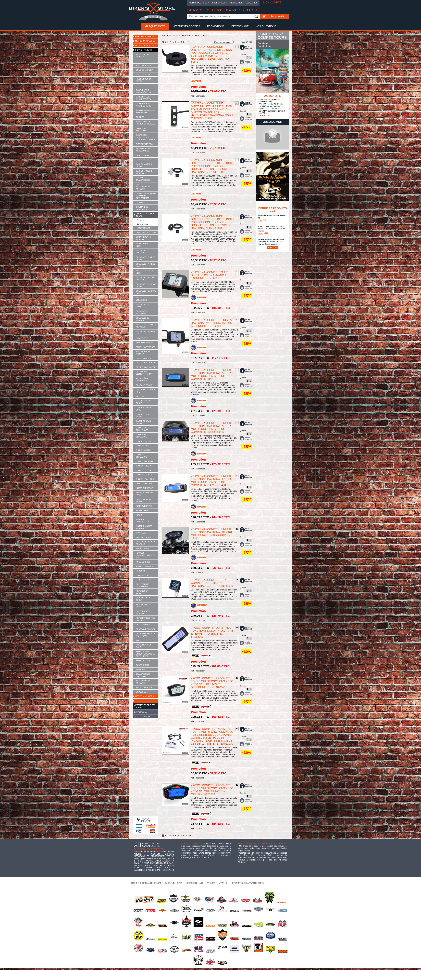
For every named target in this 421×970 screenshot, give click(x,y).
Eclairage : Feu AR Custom (145, 278)
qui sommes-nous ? (173, 883)
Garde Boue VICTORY (146, 441)
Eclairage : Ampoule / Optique (146, 326)
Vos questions (266, 26)
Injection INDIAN (144, 484)
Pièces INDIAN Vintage (142, 55)
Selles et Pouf (143, 661)
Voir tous (273, 248)
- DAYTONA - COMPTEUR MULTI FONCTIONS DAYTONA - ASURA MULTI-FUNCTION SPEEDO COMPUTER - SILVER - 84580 (211, 481)
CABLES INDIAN (142, 155)
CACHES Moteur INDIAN (144, 165)
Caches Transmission (143, 179)
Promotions (215, 26)
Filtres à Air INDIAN (145, 363)
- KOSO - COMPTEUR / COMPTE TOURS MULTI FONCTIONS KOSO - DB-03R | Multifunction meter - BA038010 (212, 790)
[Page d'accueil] (152, 20)
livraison (223, 883)
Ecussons (141, 692)
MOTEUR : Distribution (142, 520)
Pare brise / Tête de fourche (145, 543)
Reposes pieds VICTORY (143, 612)
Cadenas (140, 203)
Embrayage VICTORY (145, 347)
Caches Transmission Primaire (143, 186)
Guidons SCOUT (143, 446)
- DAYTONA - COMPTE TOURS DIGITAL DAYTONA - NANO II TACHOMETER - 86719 (210, 275)
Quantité (243, 54)
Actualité (272, 95)
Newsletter (236, 3)
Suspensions (142, 665)
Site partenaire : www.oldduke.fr (248, 883)
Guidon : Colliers (145, 479)
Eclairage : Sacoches (141, 251)
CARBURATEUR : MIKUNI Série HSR (144, 105)
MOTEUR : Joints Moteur (144, 527)
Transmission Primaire (143, 682)
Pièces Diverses (144, 687)
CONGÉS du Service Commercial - (269, 100)
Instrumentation (144, 506)
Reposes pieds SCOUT (143, 599)
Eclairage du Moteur (142, 319)
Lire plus (264, 115)
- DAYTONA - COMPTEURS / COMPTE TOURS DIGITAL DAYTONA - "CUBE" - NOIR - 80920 (212, 583)
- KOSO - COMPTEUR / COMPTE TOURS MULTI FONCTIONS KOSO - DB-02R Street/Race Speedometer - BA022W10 (212, 683)
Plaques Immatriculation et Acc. (145, 555)
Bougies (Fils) (143, 74)
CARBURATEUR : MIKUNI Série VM (143, 91)
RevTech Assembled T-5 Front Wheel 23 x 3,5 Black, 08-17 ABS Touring (271, 230)
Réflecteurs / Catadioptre (143, 585)
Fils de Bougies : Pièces (144, 80)
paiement (211, 883)
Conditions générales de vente (146, 883)
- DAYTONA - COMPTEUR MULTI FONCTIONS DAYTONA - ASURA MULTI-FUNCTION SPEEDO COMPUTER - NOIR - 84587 (211, 427)
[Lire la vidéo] (272, 149)
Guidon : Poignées (145, 470)
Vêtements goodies (186, 26)
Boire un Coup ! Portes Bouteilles (145, 123)
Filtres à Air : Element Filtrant (144, 373)
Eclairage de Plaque (142, 305)
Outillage (141, 533)
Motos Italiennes (144, 45)
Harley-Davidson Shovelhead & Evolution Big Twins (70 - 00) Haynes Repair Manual (271, 243)
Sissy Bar (140, 669)
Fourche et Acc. (144, 385)
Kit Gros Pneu (143, 510)
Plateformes (142, 548)
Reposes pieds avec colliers (145, 619)
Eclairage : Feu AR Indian (145, 272)
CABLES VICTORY (143, 160)
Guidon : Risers (143, 466)
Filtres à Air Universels (142, 379)
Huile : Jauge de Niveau (144, 500)
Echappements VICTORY (143, 238)
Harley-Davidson (144, 36)
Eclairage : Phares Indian (145, 258)
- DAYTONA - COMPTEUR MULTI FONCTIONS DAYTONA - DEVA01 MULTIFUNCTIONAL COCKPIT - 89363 (211, 534)
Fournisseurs (219, 3)
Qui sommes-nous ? (199, 3)
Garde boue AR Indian (143, 422)
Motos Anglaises (144, 696)
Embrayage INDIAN (144, 343)
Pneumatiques (143, 562)
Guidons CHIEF (143, 450)
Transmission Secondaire (143, 675)
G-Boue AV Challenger (142, 429)
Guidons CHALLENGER (142, 456)
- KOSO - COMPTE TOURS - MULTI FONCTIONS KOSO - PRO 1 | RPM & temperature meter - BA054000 (212, 632)
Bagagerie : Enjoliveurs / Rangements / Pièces (146, 137)
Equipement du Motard (143, 353)
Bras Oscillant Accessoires (143, 150)
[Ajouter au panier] (246, 62)
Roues (139, 640)
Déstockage (240, 26)
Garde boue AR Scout (143, 409)
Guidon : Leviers (144, 475)
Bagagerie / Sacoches (142, 129)
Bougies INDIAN (143, 66)
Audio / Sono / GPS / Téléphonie (145, 111)
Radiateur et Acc (144, 580)
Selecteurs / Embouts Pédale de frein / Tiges (145, 654)
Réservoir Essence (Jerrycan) (145, 635)
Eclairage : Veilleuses (141, 299)
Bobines (140, 117)
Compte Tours (142, 224)
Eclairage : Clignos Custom (146, 292)
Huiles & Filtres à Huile (144, 494)
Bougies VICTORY (144, 70)
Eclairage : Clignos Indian (146, 285)
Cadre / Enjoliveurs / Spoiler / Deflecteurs (146, 195)
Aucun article (277, 16)
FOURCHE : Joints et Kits (146, 391)
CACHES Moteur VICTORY (144, 172)
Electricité (142, 338)
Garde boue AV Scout (143, 402)
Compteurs (141, 220)
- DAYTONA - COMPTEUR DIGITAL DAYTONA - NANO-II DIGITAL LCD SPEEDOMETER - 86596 (212, 323)
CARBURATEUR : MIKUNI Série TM (143, 98)
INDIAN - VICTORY (143, 50)
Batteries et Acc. (144, 144)
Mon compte (272, 2)
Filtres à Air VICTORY (146, 367)
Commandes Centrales (142, 208)
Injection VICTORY (145, 488)
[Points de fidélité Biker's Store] (272, 200)
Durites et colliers (146, 232)
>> (189, 42)
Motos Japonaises (145, 41)
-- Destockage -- (144, 228)
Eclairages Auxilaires (141, 312)
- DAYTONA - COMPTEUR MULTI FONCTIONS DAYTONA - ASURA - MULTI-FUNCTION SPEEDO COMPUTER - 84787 (212, 374)
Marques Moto (155, 26)
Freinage (140, 396)
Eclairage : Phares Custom (145, 265)
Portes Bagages (144, 566)
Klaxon (139, 515)
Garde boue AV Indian (143, 415)
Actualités (251, 3)
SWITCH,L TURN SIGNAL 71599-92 (271, 218)
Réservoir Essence (145, 629)
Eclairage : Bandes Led (145, 332)
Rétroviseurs (143, 625)
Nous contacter (210, 32)
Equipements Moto (145, 358)
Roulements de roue (143, 646)
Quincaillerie (143, 575)
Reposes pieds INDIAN (143, 605)
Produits (140, 571)
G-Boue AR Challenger (142, 436)
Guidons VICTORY (144, 461)
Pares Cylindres (144, 537)
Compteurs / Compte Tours (146, 215)
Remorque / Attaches (142, 592)
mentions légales (194, 883)
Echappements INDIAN (143, 245)
